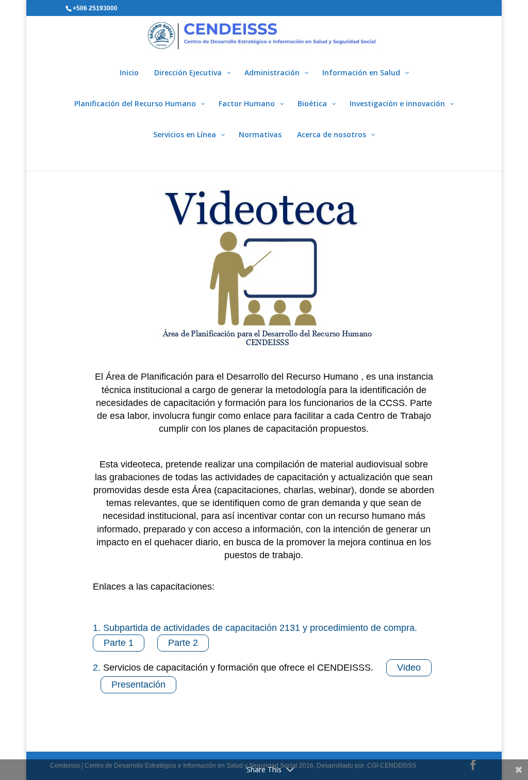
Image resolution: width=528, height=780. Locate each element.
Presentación (138, 684)
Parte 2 (183, 643)
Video (409, 667)
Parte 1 (119, 643)
